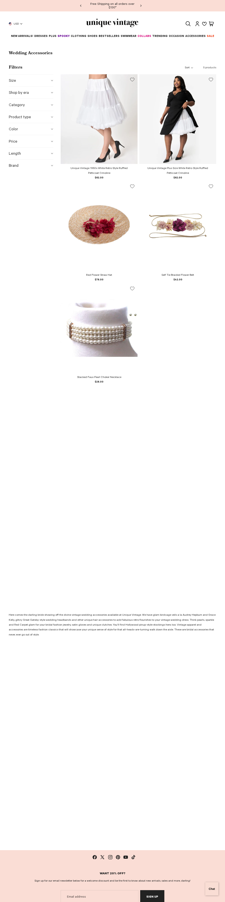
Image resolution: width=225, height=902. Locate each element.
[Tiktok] (133, 857)
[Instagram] (110, 857)
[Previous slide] (81, 6)
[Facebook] (94, 857)
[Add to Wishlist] (132, 79)
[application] (212, 889)
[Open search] (188, 24)
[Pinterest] (118, 857)
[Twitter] (102, 857)
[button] (189, 68)
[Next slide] (141, 6)
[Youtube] (125, 857)
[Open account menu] (197, 24)
